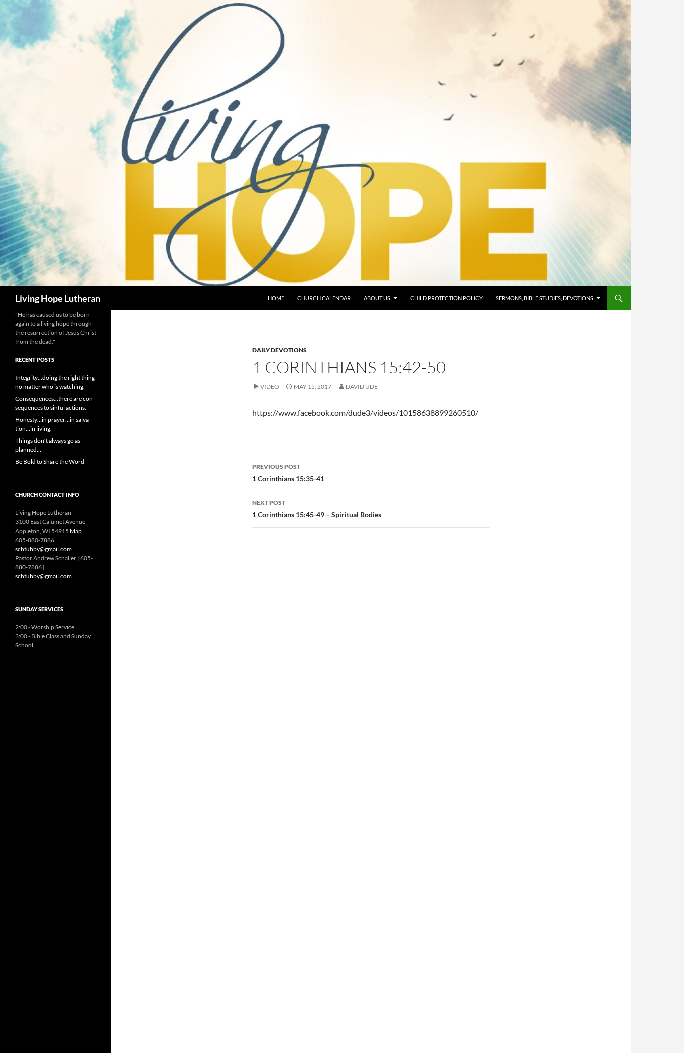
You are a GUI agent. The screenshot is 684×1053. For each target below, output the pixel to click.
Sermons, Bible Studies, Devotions (544, 298)
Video (269, 386)
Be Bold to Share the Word (49, 461)
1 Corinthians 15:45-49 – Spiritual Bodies (316, 509)
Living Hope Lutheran (57, 298)
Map (76, 531)
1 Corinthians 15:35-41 (288, 473)
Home (276, 298)
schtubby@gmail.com (43, 549)
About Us (377, 298)
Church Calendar (324, 298)
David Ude (362, 386)
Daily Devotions (279, 350)
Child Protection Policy (446, 298)
